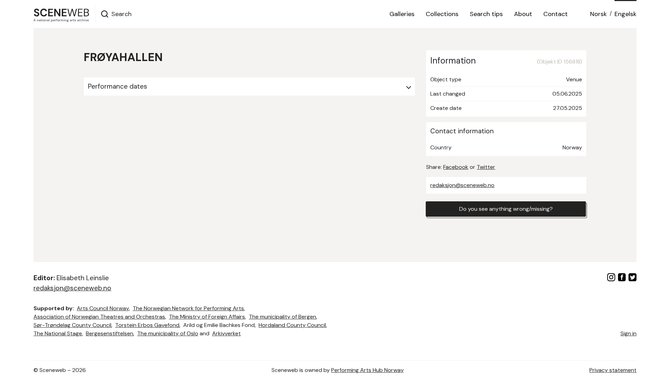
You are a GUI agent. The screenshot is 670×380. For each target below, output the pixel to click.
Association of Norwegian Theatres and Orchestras (99, 316)
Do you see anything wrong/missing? (506, 209)
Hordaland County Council (292, 325)
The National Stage (58, 333)
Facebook (455, 167)
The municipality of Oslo (167, 333)
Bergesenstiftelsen (109, 333)
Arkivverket (226, 333)
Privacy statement (612, 370)
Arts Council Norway (103, 308)
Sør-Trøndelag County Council (72, 325)
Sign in (628, 333)
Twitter (486, 167)
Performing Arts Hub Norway (367, 370)
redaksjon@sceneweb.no (462, 185)
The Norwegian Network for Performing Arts (188, 308)
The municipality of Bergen (282, 316)
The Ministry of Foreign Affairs (207, 316)
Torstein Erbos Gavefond (147, 325)
